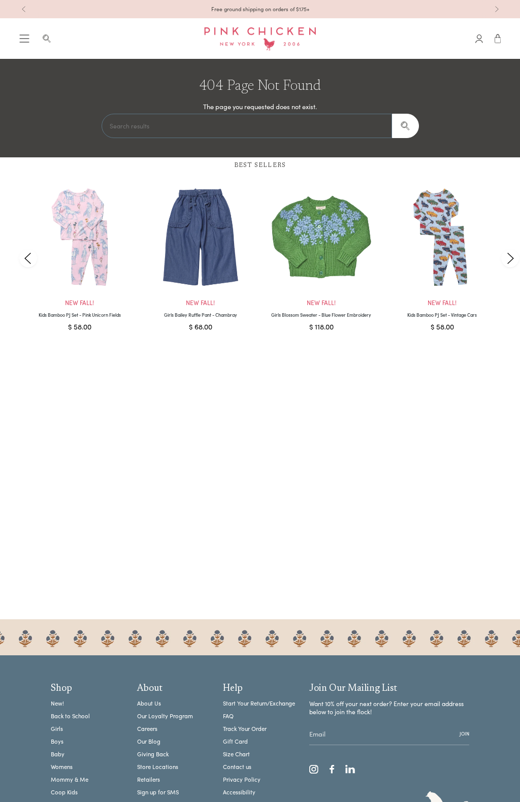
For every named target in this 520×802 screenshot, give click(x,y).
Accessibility (239, 792)
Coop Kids (64, 792)
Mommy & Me (69, 779)
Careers (147, 728)
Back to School (70, 716)
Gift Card (235, 741)
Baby (57, 754)
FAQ (228, 716)
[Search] (405, 126)
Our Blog (148, 741)
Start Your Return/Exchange (259, 703)
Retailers (148, 779)
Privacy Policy (242, 779)
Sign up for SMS (158, 792)
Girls (57, 728)
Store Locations (157, 767)
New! (57, 703)
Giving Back (153, 754)
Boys (57, 741)
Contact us (237, 767)
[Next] (496, 9)
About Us (149, 703)
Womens (62, 767)
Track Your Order (245, 728)
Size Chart (236, 754)
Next (509, 258)
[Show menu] (24, 38)
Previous (28, 258)
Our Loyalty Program (165, 716)
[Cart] (498, 38)
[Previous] (23, 9)
